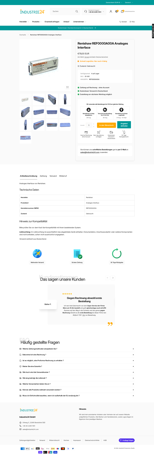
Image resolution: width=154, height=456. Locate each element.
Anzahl (82, 125)
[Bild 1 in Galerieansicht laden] (25, 99)
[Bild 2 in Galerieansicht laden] (39, 99)
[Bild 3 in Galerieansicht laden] (52, 99)
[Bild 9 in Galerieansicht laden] (25, 125)
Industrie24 (121, 448)
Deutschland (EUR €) (113, 2)
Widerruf (63, 176)
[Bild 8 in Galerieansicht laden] (65, 112)
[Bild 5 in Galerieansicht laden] (25, 112)
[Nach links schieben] (107, 278)
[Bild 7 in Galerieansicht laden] (52, 112)
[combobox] (65, 11)
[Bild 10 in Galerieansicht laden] (39, 125)
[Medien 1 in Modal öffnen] (45, 65)
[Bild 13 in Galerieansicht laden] (25, 137)
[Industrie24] (28, 411)
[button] (128, 11)
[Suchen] (77, 11)
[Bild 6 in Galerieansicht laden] (39, 112)
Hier (83, 315)
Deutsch (128, 2)
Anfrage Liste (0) (153, 31)
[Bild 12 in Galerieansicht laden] (65, 125)
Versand (86, 57)
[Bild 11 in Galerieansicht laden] (52, 125)
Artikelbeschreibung (28, 176)
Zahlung (43, 176)
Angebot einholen (124, 124)
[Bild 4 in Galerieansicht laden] (65, 99)
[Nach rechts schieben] (113, 278)
